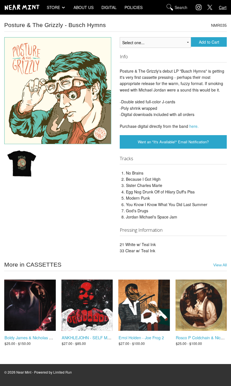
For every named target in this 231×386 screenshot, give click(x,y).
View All (220, 265)
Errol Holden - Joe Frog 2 (141, 337)
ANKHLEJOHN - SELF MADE (89, 337)
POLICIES (134, 7)
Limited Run (62, 372)
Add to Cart (209, 42)
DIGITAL (109, 7)
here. (194, 126)
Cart (222, 7)
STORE (53, 7)
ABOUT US (84, 7)
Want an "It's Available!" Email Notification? (173, 141)
